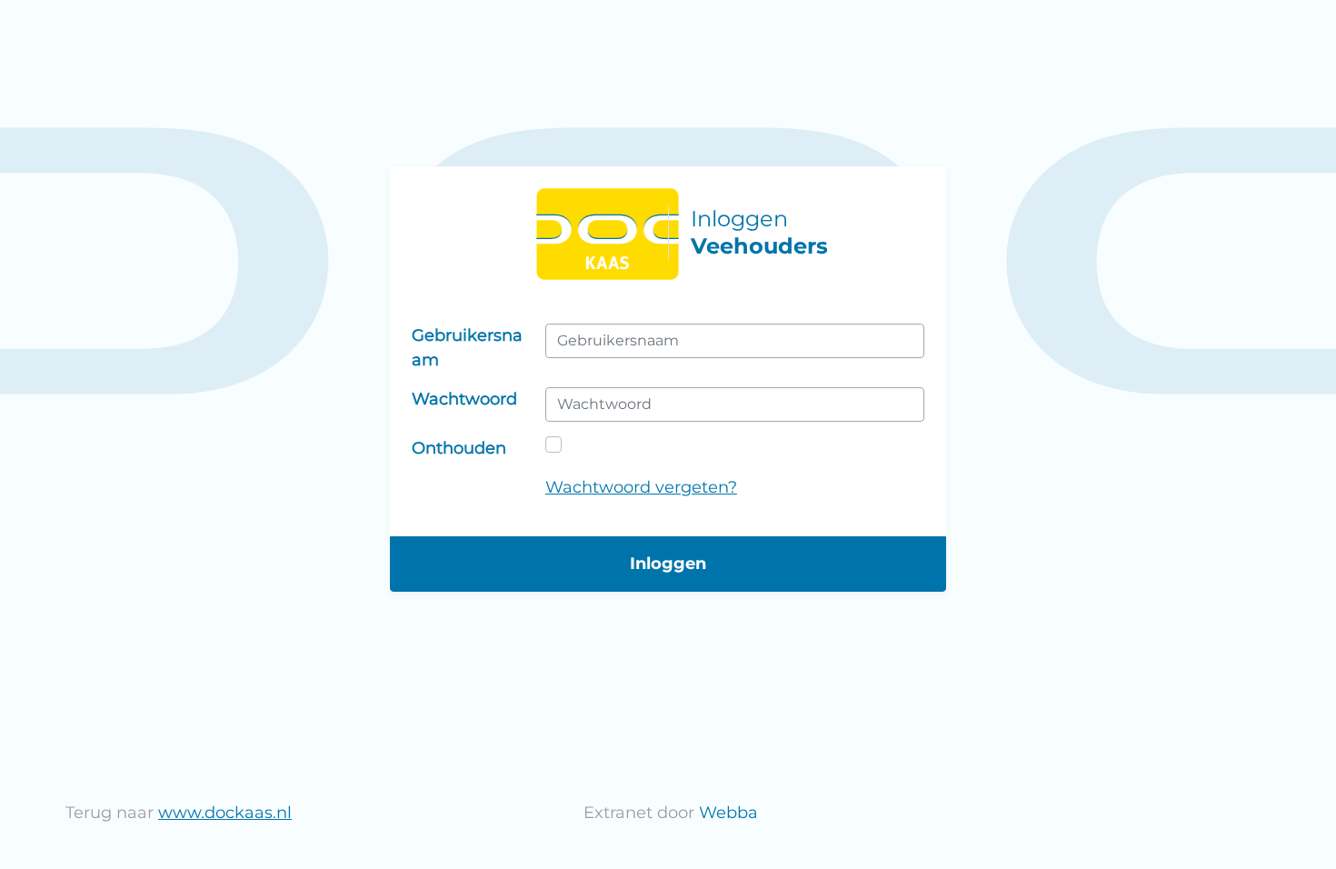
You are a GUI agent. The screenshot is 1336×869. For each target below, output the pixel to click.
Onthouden (459, 448)
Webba (728, 813)
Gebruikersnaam (467, 347)
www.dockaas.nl (225, 813)
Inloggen (668, 564)
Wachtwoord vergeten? (641, 487)
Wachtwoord (464, 399)
